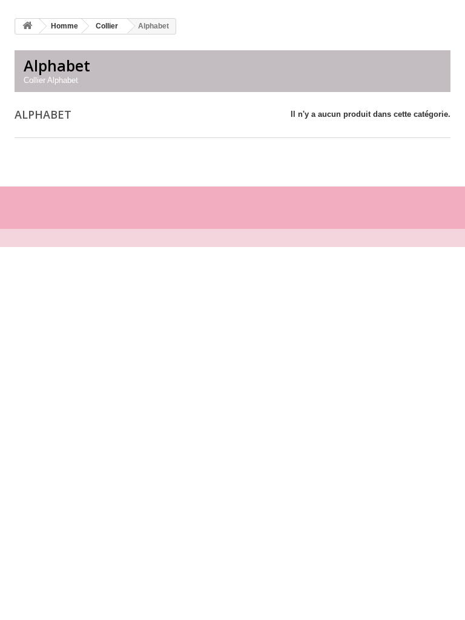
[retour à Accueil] (27, 26)
